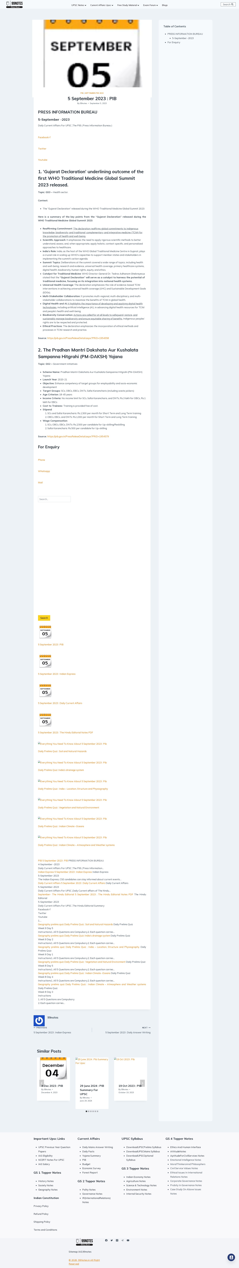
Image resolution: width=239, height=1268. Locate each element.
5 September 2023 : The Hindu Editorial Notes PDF (65, 732)
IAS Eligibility (45, 1155)
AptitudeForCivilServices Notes (187, 1155)
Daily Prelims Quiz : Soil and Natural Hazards (88, 924)
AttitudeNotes (178, 1151)
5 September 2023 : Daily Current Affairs (60, 703)
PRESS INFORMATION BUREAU (185, 33)
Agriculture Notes (136, 1181)
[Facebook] (106, 1240)
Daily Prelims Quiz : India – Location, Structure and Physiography (103, 946)
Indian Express (46, 871)
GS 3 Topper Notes (135, 1168)
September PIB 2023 (94, 93)
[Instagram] (117, 1240)
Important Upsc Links (49, 1139)
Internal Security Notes (138, 1193)
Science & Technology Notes (141, 1185)
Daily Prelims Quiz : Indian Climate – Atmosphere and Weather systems (105, 984)
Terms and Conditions (45, 1229)
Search (44, 617)
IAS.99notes (84, 1251)
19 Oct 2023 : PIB (130, 1085)
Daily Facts (88, 1151)
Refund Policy (41, 1213)
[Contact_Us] (231, 1257)
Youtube (42, 159)
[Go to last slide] (41, 1083)
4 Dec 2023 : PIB (52, 1085)
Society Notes (45, 1185)
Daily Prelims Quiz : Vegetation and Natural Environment (94, 961)
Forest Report (90, 1172)
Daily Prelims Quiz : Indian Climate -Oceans (87, 973)
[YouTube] (128, 1240)
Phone (41, 459)
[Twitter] (111, 1240)
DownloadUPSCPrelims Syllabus (143, 1147)
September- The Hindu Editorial (56, 894)
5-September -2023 (183, 38)
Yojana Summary (91, 1155)
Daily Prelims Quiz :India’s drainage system (87, 935)
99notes (83, 103)
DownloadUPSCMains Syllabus (143, 1151)
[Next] (142, 1083)
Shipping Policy (42, 1221)
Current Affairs (89, 1139)
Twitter (42, 148)
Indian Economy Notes (138, 1176)
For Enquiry (173, 42)
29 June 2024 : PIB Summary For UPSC (92, 1090)
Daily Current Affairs (49, 883)
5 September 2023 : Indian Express (57, 673)
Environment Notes (136, 1189)
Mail (40, 482)
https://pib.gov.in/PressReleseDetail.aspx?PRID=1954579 (78, 436)
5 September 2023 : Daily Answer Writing (127, 1030)
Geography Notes (48, 1189)
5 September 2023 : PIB (50, 644)
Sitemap (73, 1251)
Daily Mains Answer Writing (97, 1147)
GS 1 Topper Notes (47, 1173)
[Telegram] (122, 1240)
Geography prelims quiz (51, 924)
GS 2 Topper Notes (91, 1181)
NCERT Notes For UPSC (51, 1159)
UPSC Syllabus (132, 1139)
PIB (81, 93)
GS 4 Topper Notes (179, 1139)
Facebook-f (44, 137)
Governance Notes (92, 1193)
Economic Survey (91, 1168)
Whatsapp (44, 471)
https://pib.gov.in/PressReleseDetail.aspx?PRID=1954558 (78, 338)
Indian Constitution (46, 1198)
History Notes (46, 1181)
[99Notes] (14, 4)
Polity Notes (89, 1189)
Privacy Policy (41, 1206)
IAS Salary (44, 1164)
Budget (86, 1164)
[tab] (86, 1111)
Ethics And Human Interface (185, 1147)
